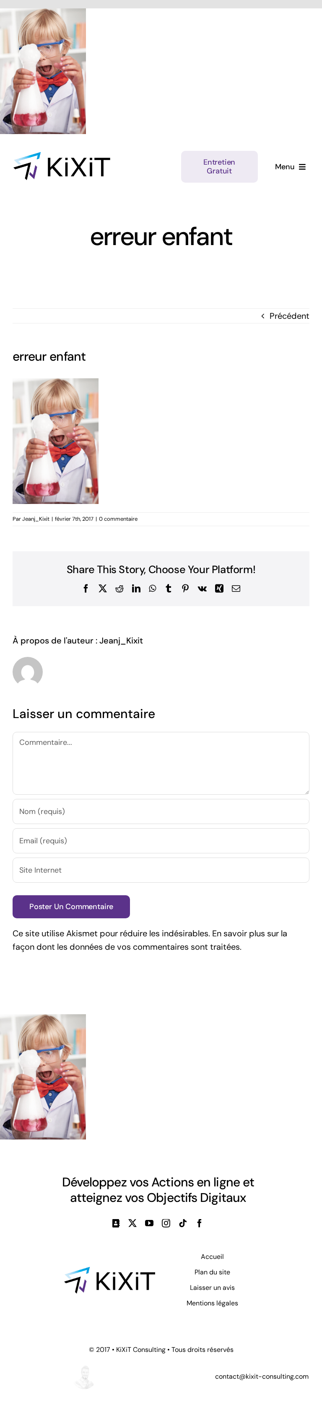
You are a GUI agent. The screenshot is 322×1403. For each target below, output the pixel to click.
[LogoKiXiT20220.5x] (61, 156)
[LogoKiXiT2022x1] (109, 1271)
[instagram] (166, 1223)
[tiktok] (183, 1223)
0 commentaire (118, 518)
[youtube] (149, 1223)
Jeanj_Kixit (35, 518)
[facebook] (199, 1223)
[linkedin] (116, 1223)
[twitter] (132, 1223)
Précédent (289, 315)
